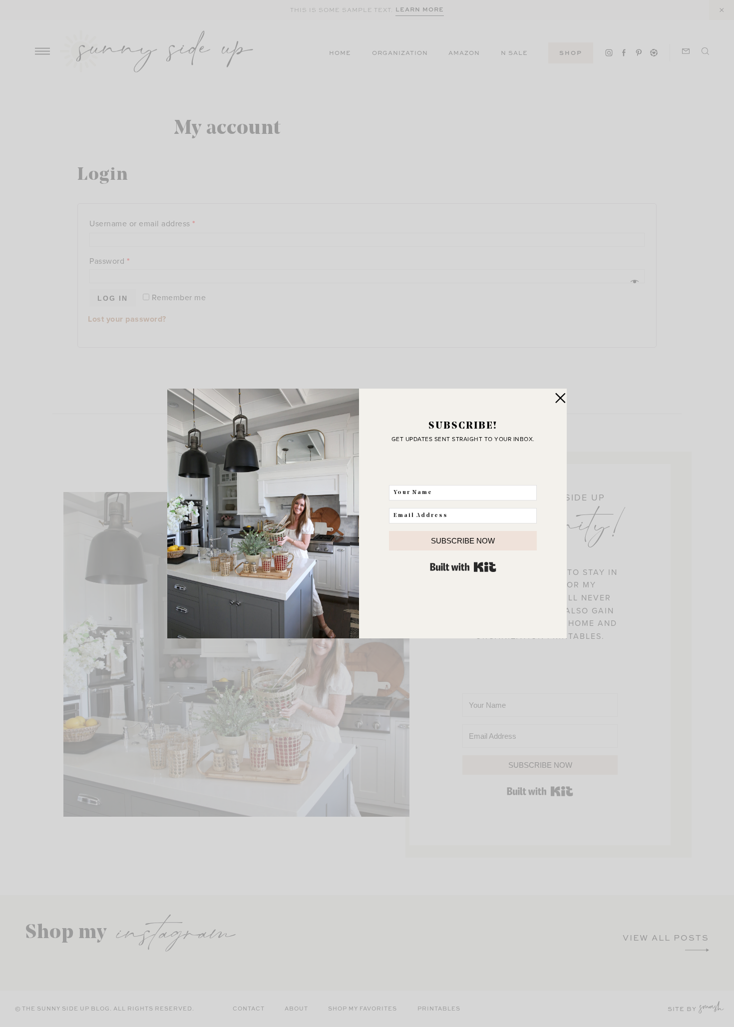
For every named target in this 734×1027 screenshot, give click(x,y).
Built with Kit (463, 567)
